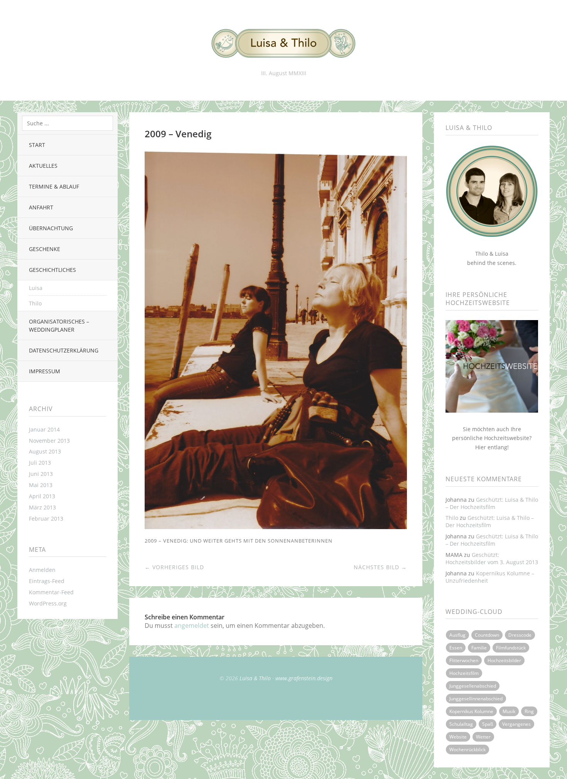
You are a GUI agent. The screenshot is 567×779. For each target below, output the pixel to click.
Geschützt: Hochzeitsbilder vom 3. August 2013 (492, 558)
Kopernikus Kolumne (471, 711)
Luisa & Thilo (255, 678)
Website (458, 736)
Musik (509, 711)
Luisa (35, 288)
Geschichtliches (52, 269)
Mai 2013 (40, 485)
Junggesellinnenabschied (476, 698)
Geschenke (44, 249)
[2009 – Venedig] (276, 527)
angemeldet (191, 625)
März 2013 (42, 507)
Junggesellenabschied (472, 686)
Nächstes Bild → (380, 567)
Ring (529, 711)
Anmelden (42, 569)
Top (276, 700)
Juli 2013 (40, 462)
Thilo (35, 303)
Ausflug (457, 635)
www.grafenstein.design (303, 678)
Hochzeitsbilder (504, 660)
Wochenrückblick (467, 749)
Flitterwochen (463, 660)
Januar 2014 (44, 429)
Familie (479, 647)
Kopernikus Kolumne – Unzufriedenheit (490, 577)
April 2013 (42, 496)
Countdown (487, 635)
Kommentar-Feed (51, 592)
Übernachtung (51, 228)
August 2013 (45, 451)
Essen (455, 647)
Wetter (483, 736)
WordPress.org (48, 603)
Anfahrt (41, 207)
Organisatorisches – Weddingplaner (59, 325)
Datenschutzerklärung (63, 350)
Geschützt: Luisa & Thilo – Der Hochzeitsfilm (492, 503)
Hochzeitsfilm (464, 673)
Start (37, 144)
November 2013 (49, 440)
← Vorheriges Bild (174, 567)
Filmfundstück (511, 647)
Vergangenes (516, 724)
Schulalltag (461, 724)
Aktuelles (43, 165)
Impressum (44, 371)
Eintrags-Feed (46, 581)
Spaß (487, 724)
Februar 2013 (46, 518)
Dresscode (520, 635)
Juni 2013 (41, 473)
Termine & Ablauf (54, 186)
